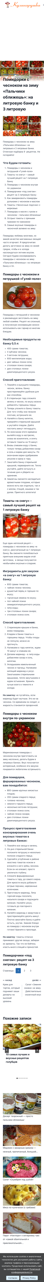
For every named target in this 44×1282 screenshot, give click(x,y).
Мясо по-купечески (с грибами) (19, 1207)
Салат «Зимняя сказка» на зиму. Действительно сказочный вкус (32, 987)
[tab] (17, 1078)
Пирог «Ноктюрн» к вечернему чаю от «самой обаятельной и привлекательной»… (21, 1239)
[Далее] (37, 1050)
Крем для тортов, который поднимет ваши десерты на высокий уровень (11, 991)
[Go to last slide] (7, 1050)
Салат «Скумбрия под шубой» (18, 1179)
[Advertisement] (22, 33)
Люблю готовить (11, 74)
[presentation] (22, 1037)
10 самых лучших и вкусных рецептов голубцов (17, 1058)
